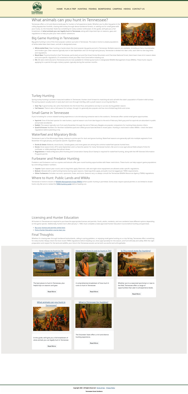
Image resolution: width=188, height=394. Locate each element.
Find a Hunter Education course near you (50, 230)
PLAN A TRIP (70, 8)
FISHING (93, 8)
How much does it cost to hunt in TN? (93, 250)
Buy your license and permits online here (50, 228)
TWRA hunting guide (63, 184)
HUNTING (82, 8)
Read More (52, 292)
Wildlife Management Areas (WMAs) (69, 182)
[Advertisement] (94, 78)
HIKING (127, 8)
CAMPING (117, 8)
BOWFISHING (104, 8)
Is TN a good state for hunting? (136, 250)
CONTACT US (138, 8)
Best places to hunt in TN (51, 250)
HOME (60, 8)
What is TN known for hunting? (93, 302)
